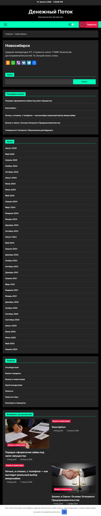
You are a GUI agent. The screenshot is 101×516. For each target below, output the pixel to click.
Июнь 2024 (10, 189)
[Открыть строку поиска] (76, 24)
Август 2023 (11, 237)
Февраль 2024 (11, 213)
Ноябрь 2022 (11, 260)
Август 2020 (11, 325)
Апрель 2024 (11, 201)
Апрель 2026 (11, 160)
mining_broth (11, 459)
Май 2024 (9, 195)
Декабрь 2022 (12, 255)
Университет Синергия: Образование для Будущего (29, 130)
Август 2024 (11, 178)
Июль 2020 (10, 331)
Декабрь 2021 (11, 272)
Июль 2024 (10, 184)
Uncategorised (12, 367)
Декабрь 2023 (12, 225)
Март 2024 (10, 207)
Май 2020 (9, 343)
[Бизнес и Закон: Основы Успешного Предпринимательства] (74, 478)
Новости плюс (11, 397)
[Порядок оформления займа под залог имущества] (27, 434)
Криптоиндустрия (13, 385)
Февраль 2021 (11, 290)
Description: (10, 108)
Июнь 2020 (10, 337)
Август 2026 (11, 148)
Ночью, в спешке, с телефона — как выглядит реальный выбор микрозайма (40, 115)
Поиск (10, 74)
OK (64, 512)
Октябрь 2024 (11, 172)
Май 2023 (9, 243)
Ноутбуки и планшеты (15, 403)
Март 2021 (10, 284)
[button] (5, 24)
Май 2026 (9, 154)
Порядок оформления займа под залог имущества (28, 101)
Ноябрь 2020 (11, 308)
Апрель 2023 (11, 249)
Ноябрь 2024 (11, 166)
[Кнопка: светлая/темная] (70, 24)
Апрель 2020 (11, 349)
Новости (9, 391)
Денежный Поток (50, 12)
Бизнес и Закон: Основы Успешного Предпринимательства (32, 123)
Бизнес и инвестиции (15, 379)
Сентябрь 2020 (12, 320)
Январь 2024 (11, 219)
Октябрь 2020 (11, 314)
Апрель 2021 (11, 278)
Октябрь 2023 (11, 231)
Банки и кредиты (13, 373)
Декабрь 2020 (12, 302)
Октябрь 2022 (11, 266)
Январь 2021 (11, 296)
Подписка (91, 24)
